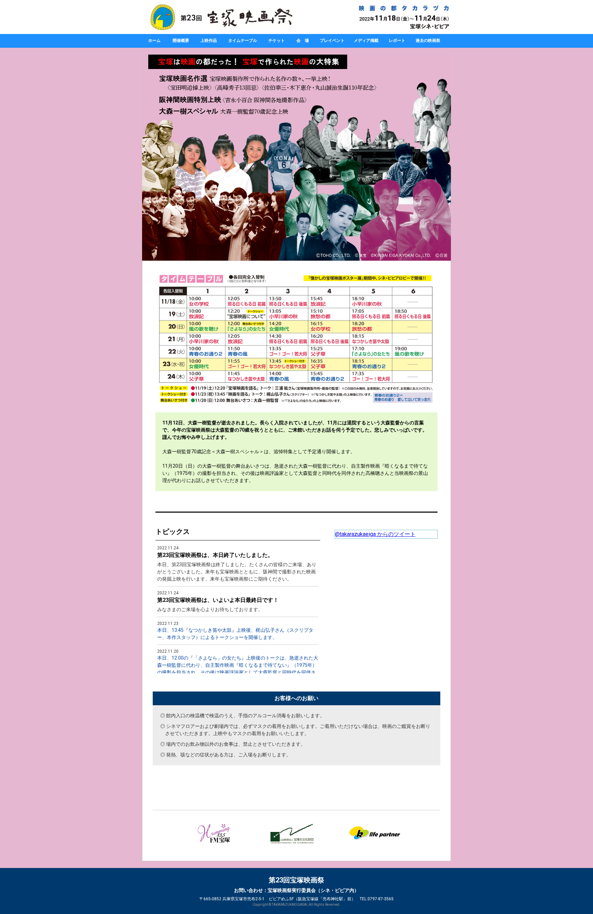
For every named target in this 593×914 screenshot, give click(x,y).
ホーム (154, 40)
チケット (276, 40)
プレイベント (332, 40)
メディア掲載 (366, 40)
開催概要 (181, 40)
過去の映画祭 (428, 40)
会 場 (302, 40)
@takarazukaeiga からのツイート (375, 534)
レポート (397, 40)
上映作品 (208, 40)
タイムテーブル (242, 40)
